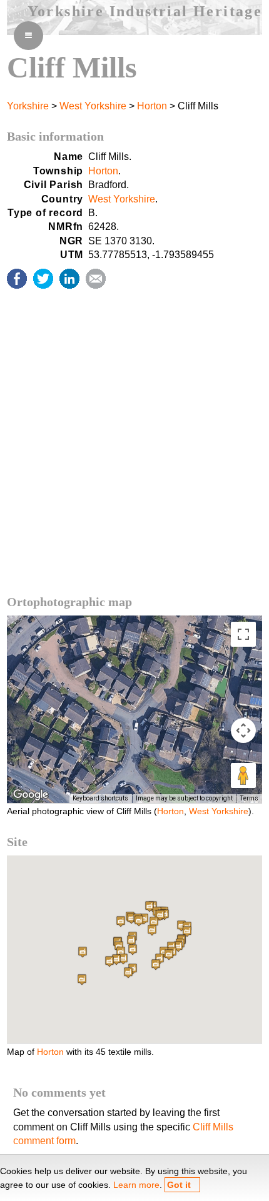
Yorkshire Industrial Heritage (145, 11)
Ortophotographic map (69, 602)
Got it (179, 1185)
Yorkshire (28, 106)
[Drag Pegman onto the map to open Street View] (243, 775)
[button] (82, 979)
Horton (152, 106)
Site (17, 842)
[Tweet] (43, 279)
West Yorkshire (92, 106)
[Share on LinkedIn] (69, 279)
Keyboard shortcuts (100, 798)
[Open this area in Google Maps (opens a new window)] (30, 795)
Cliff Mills (72, 67)
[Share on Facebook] (17, 279)
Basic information (55, 136)
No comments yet (59, 1092)
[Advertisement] (134, 454)
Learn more (136, 1185)
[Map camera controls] (243, 730)
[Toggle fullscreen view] (243, 634)
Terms (249, 798)
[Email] (96, 279)
